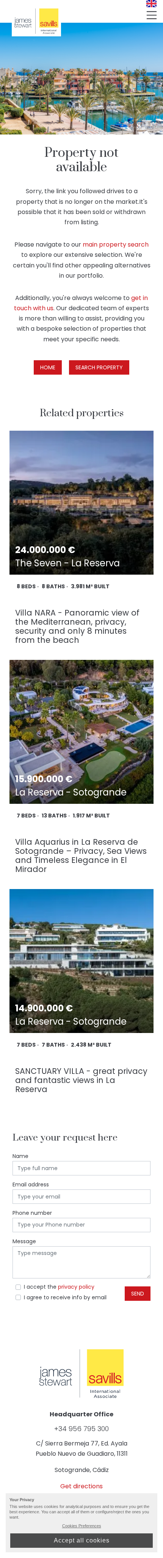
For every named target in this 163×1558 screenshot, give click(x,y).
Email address (31, 1184)
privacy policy (76, 1287)
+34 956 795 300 (81, 1429)
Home (47, 367)
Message (24, 1241)
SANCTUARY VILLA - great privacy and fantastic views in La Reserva (81, 1080)
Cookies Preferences (81, 1526)
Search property (99, 367)
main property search (116, 244)
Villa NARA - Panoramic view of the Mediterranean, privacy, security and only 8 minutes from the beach (77, 626)
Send (137, 1293)
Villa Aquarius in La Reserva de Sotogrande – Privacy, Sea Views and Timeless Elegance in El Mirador (81, 855)
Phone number (32, 1213)
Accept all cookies (82, 1540)
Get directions (81, 1486)
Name (20, 1156)
